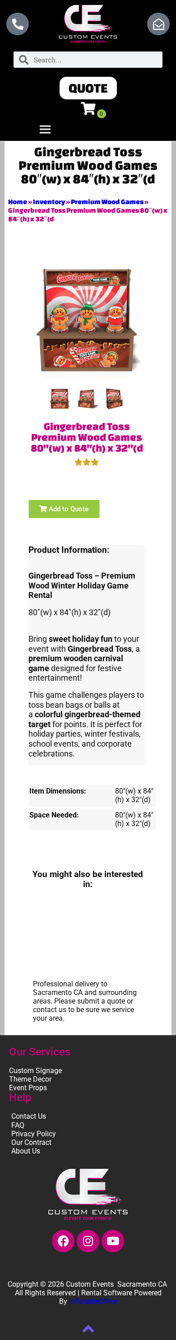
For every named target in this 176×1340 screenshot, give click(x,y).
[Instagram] (88, 1241)
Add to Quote (67, 509)
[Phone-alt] (17, 24)
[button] (88, 88)
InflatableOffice (93, 1301)
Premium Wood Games (107, 201)
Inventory (49, 201)
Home (17, 201)
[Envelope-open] (158, 24)
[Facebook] (63, 1241)
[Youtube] (113, 1241)
